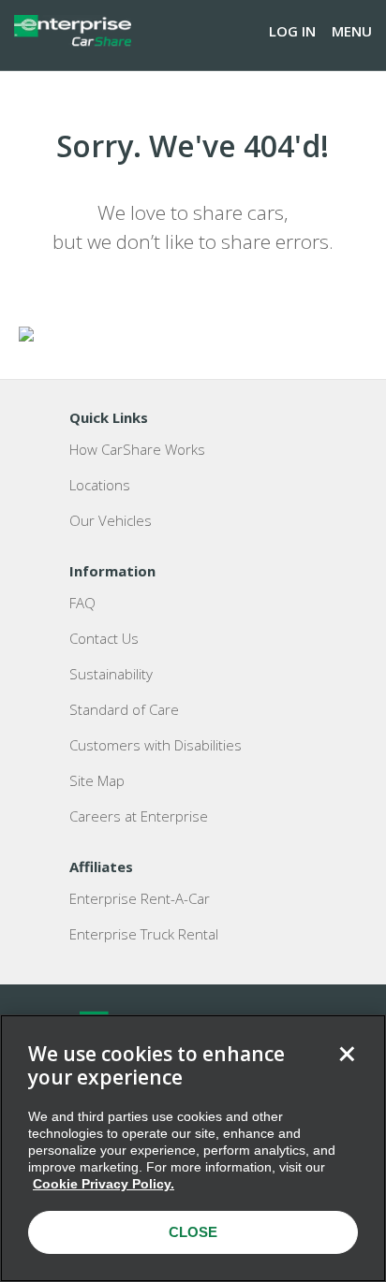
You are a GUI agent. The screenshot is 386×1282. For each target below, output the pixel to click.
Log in (292, 31)
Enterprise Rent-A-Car (139, 898)
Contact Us (104, 638)
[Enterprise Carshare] (72, 31)
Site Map (97, 780)
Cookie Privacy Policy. (103, 1183)
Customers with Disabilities (155, 745)
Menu (352, 31)
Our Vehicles (110, 520)
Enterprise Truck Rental (143, 934)
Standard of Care (124, 709)
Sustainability (111, 673)
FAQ (82, 602)
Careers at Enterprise (138, 816)
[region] (193, 1148)
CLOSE (193, 1232)
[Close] (346, 1053)
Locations (99, 484)
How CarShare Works (137, 449)
